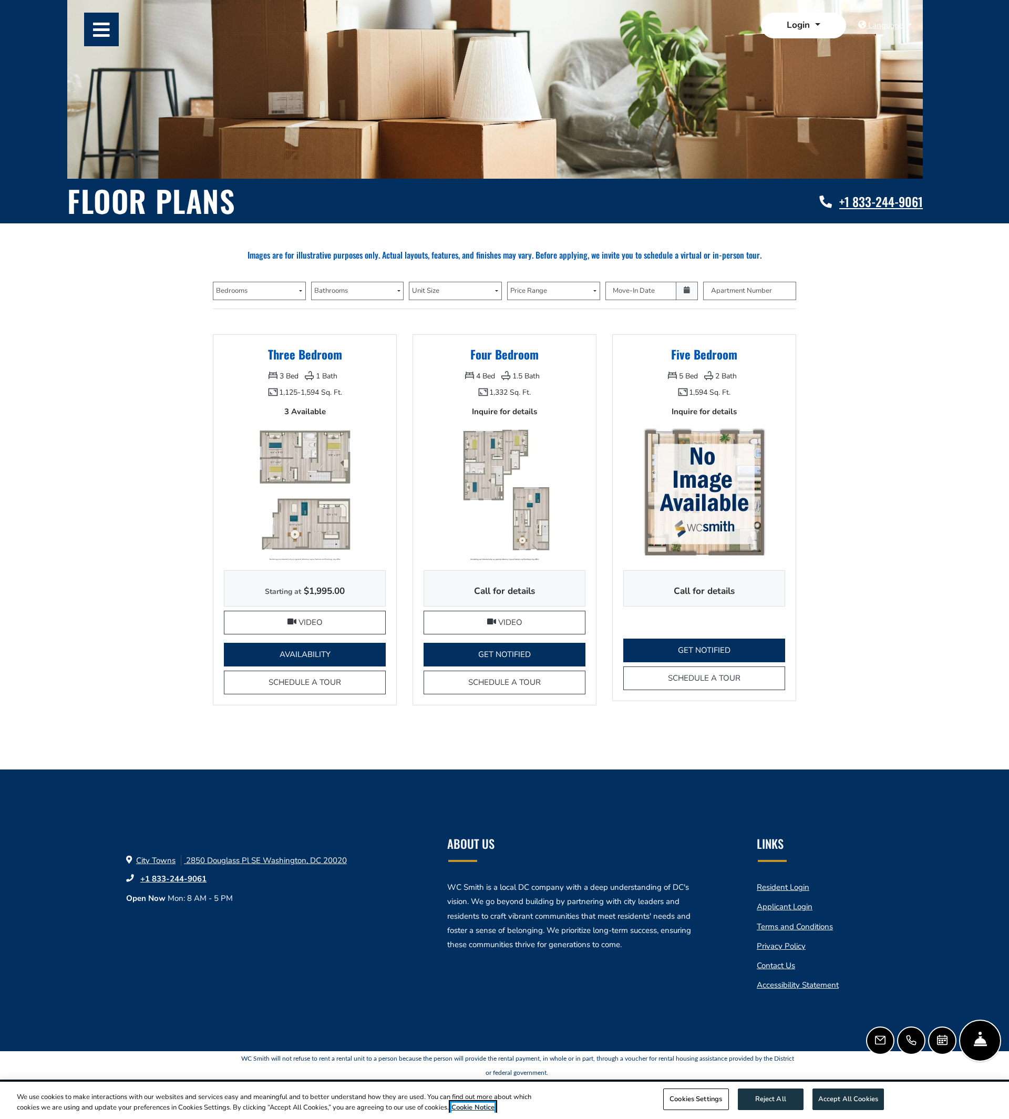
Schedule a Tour (327, 681)
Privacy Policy (781, 945)
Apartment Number (741, 290)
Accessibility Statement (798, 984)
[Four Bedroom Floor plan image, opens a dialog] (504, 491)
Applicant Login (784, 906)
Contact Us (776, 965)
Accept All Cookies (848, 1099)
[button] (803, 25)
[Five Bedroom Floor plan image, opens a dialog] (704, 491)
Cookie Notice (473, 1107)
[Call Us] (911, 1040)
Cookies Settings (696, 1099)
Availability (333, 654)
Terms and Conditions (795, 926)
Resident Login (783, 886)
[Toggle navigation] (101, 29)
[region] (504, 1100)
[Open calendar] (687, 291)
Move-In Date (634, 290)
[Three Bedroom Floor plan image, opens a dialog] (305, 491)
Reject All (770, 1099)
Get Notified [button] (531, 654)
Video (341, 622)
